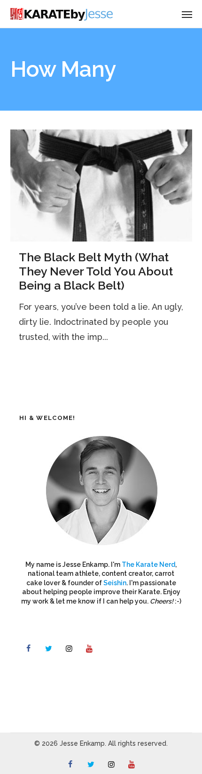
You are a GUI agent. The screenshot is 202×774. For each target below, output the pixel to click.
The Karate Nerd (148, 564)
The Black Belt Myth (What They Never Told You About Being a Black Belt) (96, 271)
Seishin (114, 583)
